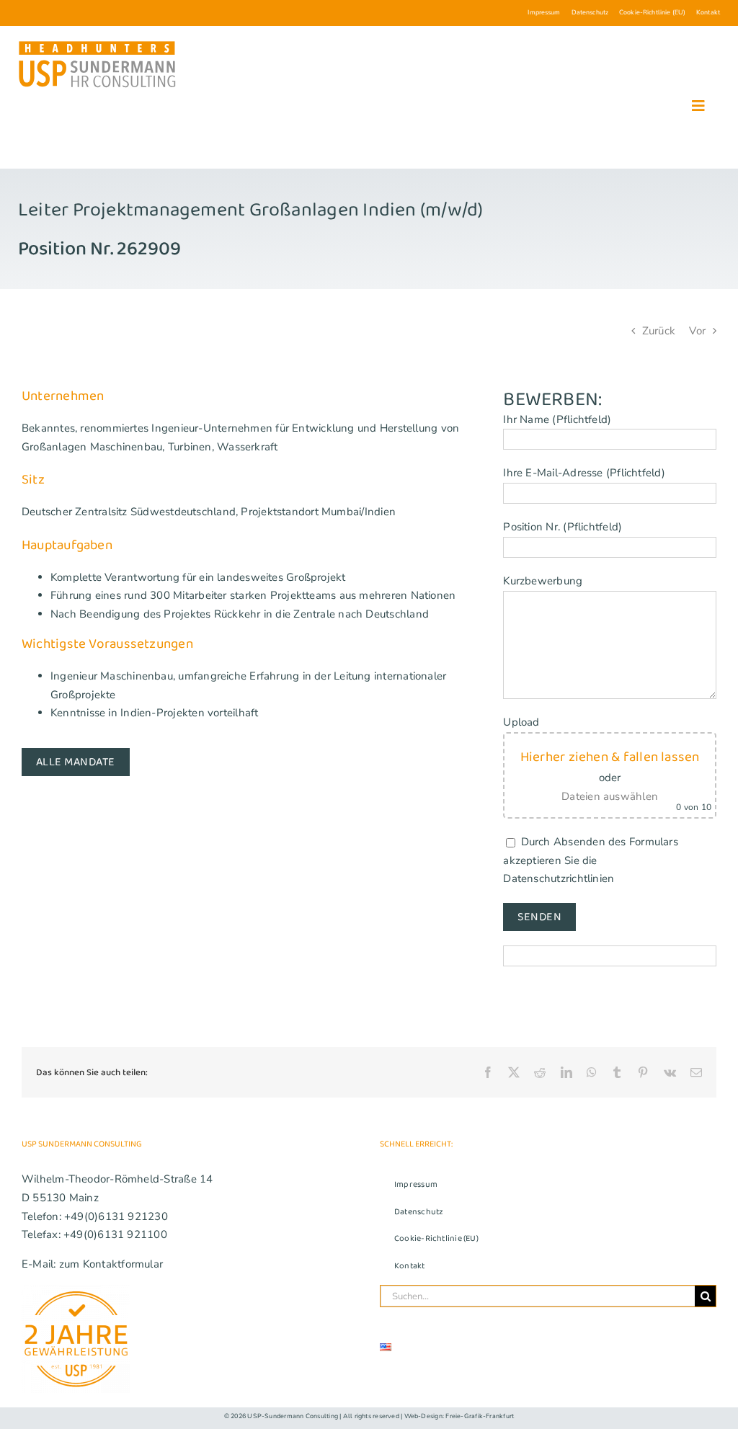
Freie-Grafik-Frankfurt (479, 1416)
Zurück (658, 331)
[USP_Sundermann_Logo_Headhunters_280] (97, 44)
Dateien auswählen (609, 796)
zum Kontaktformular (111, 1264)
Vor (697, 331)
